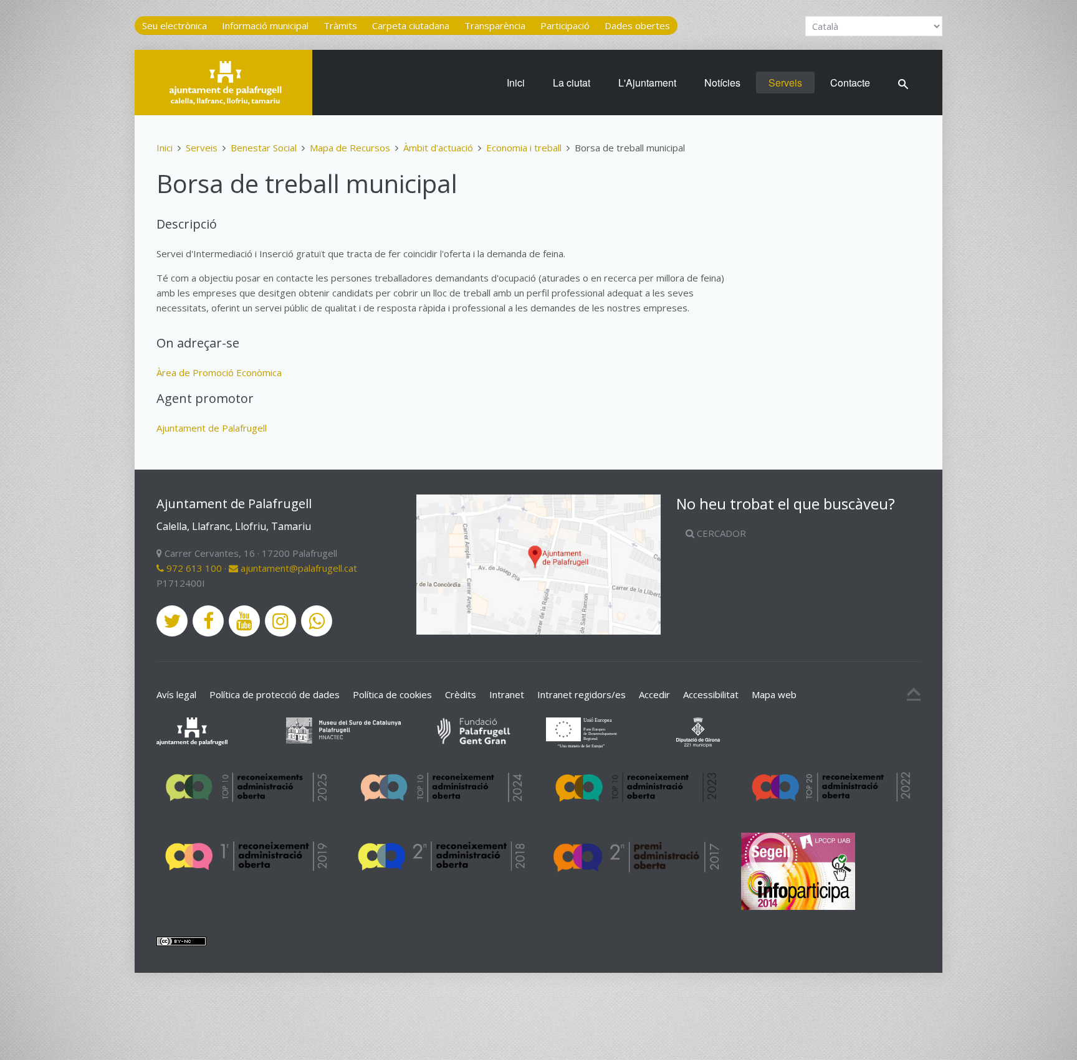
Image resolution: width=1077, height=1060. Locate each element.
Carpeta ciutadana (410, 25)
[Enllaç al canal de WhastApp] (316, 620)
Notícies (722, 82)
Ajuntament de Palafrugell (211, 428)
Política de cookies (392, 694)
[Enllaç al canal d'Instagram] (280, 620)
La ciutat (571, 82)
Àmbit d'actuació (438, 147)
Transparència (494, 25)
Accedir (654, 694)
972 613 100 (193, 568)
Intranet (506, 694)
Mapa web (774, 694)
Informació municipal (265, 25)
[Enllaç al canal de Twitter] (172, 620)
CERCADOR (720, 533)
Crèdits (460, 694)
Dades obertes (637, 25)
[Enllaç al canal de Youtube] (244, 620)
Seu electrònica (174, 25)
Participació (565, 25)
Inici (516, 82)
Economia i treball (524, 147)
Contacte (850, 82)
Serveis (785, 82)
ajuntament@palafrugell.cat (297, 568)
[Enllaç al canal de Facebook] (208, 620)
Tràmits (340, 25)
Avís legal (176, 694)
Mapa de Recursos (350, 147)
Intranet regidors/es (581, 694)
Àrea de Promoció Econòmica (219, 372)
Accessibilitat (711, 694)
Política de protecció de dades (274, 694)
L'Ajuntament (647, 82)
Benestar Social (264, 147)
